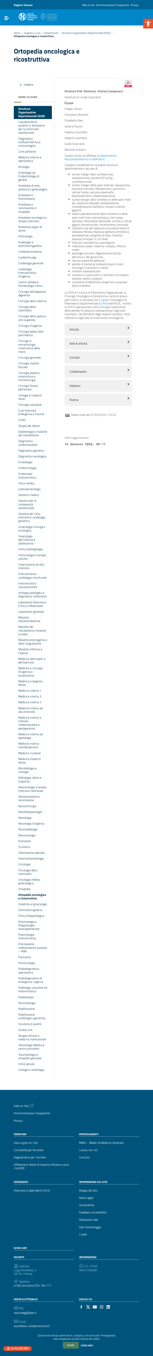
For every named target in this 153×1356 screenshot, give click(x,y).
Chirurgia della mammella (27, 308)
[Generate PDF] (128, 83)
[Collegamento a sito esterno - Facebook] (81, 1306)
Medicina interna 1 (29, 690)
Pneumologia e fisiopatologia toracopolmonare (28, 925)
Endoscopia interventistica (27, 475)
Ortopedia (24, 889)
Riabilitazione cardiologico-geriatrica (31, 1016)
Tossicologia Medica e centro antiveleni (31, 1047)
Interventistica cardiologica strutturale (32, 576)
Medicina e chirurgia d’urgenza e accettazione (30, 671)
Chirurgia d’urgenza (30, 325)
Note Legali (86, 1198)
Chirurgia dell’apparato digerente (32, 293)
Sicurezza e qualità (29, 1024)
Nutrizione (24, 841)
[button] (148, 23)
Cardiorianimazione (30, 251)
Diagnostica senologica (32, 456)
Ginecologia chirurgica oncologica (31, 529)
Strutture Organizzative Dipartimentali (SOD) (86, 33)
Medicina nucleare (29, 753)
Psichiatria (24, 957)
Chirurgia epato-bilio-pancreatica (31, 333)
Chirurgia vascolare (30, 404)
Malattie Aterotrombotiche (29, 619)
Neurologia (25, 817)
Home (17, 33)
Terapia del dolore (29, 425)
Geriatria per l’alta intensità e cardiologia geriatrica (31, 517)
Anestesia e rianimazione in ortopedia (27, 208)
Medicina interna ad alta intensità (30, 710)
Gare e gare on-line (26, 1143)
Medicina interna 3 (29, 696)
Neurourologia (26, 835)
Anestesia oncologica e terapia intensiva (32, 219)
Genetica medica (28, 495)
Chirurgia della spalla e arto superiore (32, 318)
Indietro (28, 84)
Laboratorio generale (31, 611)
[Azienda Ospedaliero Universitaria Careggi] (37, 16)
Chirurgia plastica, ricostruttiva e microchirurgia (29, 376)
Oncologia (24, 864)
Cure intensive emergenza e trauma (31, 412)
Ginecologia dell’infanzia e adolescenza (26, 540)
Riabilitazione (26, 1008)
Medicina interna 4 (29, 702)
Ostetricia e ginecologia (32, 904)
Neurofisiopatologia (30, 812)
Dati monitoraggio (90, 1227)
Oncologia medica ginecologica (29, 881)
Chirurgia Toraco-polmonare (28, 387)
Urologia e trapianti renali (30, 397)
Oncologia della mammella (27, 872)
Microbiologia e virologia (27, 770)
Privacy (135, 5)
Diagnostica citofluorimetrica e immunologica (29, 142)
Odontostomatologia (31, 858)
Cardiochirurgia (27, 257)
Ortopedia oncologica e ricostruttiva (32, 896)
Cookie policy (87, 1345)
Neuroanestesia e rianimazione (29, 798)
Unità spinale (26, 1064)
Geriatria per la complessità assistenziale (27, 504)
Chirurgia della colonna (32, 301)
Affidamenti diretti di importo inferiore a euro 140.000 (41, 1166)
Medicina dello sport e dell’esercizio (31, 660)
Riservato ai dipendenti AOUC (32, 1190)
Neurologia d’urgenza (31, 823)
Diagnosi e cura (32, 33)
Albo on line (88, 5)
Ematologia (25, 462)
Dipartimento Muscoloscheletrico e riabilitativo (90, 157)
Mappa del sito (88, 1190)
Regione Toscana (23, 5)
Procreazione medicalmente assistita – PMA (32, 947)
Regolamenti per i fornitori (30, 1157)
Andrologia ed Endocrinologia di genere (28, 176)
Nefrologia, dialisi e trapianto (29, 779)
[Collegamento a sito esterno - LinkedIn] (108, 1306)
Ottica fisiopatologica (31, 915)
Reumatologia (26, 1003)
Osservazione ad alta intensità (31, 566)
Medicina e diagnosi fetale (30, 683)
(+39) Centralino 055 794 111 (32, 1285)
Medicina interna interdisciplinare (28, 745)
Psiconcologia (26, 963)
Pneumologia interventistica (27, 936)
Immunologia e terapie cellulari (32, 557)
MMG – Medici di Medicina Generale (101, 1143)
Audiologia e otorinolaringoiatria (30, 244)
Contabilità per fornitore (28, 1150)
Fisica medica (26, 483)
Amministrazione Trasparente (112, 5)
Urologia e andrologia (31, 1069)
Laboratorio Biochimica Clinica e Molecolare (32, 604)
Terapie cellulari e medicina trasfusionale (32, 1037)
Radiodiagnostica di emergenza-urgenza (30, 980)
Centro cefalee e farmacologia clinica (30, 284)
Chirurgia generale (29, 357)
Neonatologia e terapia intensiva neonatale (32, 789)
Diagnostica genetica (31, 450)
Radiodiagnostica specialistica (28, 970)
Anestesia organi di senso (30, 229)
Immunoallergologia (30, 549)
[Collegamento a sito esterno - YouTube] (95, 1306)
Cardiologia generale (30, 263)
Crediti (83, 1234)
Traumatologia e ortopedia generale (29, 1056)
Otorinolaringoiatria (30, 910)
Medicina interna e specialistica (29, 159)
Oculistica (24, 847)
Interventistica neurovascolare (27, 585)
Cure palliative (27, 151)
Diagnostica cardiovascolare (27, 443)
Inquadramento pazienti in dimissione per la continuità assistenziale (31, 127)
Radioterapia (26, 997)
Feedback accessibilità (92, 1212)
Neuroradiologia (28, 829)
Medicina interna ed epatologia (30, 736)
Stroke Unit (25, 1030)
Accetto (70, 1345)
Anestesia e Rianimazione (26, 197)
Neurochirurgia (27, 806)
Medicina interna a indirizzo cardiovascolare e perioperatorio (29, 723)
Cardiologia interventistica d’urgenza (27, 272)
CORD (22, 420)
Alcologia (23, 166)
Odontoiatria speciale (31, 852)
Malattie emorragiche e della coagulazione (32, 642)
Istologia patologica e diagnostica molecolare (32, 594)
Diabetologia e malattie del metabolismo (32, 433)
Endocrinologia (27, 468)
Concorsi (84, 1157)
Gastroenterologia (29, 489)
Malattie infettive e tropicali (30, 651)
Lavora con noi (88, 1150)
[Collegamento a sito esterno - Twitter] (88, 1306)
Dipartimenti (51, 33)
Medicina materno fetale (29, 761)
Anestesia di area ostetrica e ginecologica (32, 187)
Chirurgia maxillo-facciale (29, 365)
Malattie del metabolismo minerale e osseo (32, 630)
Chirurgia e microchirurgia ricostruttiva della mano (29, 346)
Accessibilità (86, 1205)
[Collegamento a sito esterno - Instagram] (101, 1306)
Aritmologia (25, 236)
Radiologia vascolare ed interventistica (32, 989)
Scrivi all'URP (19, 1348)
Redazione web (88, 1219)
